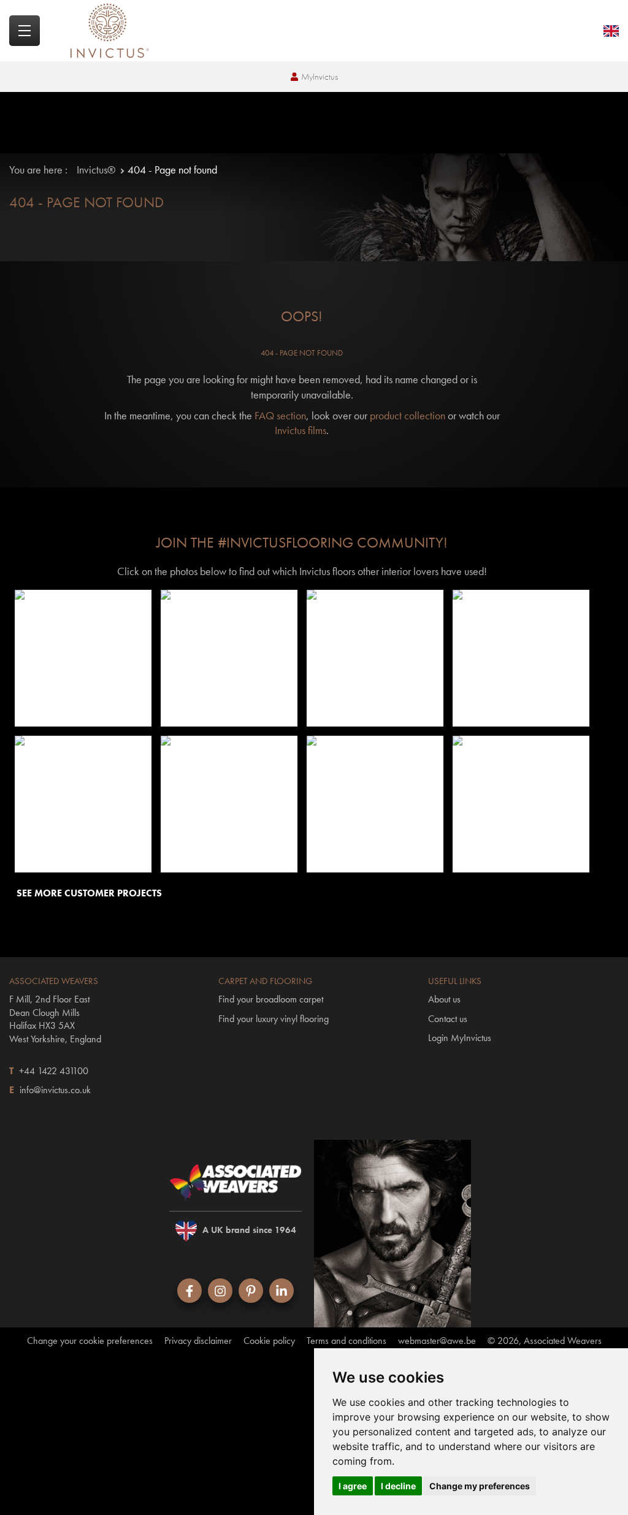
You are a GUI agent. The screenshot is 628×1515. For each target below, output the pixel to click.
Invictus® (96, 169)
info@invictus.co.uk (55, 1089)
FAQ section (280, 415)
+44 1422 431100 (53, 1070)
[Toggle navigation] (24, 30)
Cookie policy (269, 1341)
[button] (83, 658)
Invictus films (300, 430)
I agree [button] (353, 1486)
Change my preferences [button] (479, 1486)
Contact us (447, 1018)
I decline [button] (398, 1486)
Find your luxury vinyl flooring (273, 1018)
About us (444, 999)
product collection (407, 415)
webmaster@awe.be (437, 1341)
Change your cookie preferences (90, 1341)
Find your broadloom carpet (270, 999)
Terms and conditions (346, 1341)
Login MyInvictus (459, 1037)
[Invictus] (110, 30)
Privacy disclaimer (198, 1341)
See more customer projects (89, 893)
